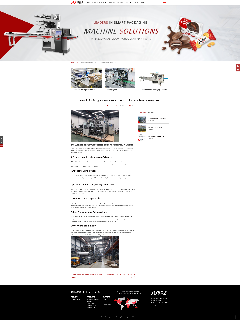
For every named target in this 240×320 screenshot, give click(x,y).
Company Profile (75, 300)
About (93, 2)
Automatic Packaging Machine (93, 300)
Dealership (119, 2)
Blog (136, 2)
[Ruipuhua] (77, 2)
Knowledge (151, 112)
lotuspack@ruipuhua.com (160, 305)
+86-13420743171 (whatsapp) (160, 303)
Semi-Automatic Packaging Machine (92, 304)
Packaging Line (91, 308)
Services (131, 2)
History (73, 302)
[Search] (167, 2)
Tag (77, 62)
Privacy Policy (107, 304)
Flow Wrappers (102, 2)
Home (88, 2)
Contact (143, 2)
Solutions (112, 2)
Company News (142, 112)
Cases (126, 2)
